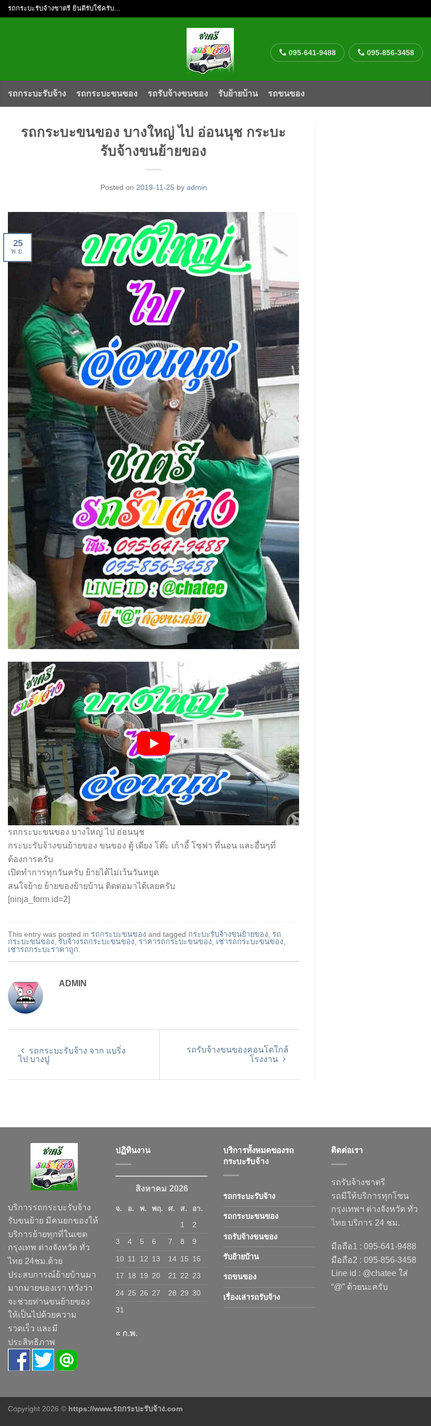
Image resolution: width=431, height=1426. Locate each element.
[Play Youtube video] (153, 744)
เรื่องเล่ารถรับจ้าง (251, 1297)
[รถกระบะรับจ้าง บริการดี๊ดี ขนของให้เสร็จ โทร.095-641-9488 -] (210, 49)
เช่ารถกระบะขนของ (249, 941)
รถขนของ (286, 93)
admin (197, 187)
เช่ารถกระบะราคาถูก (43, 949)
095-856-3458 (389, 52)
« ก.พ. (127, 1333)
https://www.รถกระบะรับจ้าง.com (125, 1408)
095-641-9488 (311, 52)
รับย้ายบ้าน (238, 93)
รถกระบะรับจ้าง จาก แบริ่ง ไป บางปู (72, 1055)
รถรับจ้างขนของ (178, 93)
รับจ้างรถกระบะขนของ (96, 941)
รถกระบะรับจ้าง (37, 93)
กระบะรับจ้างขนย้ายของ (228, 934)
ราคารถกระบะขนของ (175, 941)
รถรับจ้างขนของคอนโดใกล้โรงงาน (238, 1054)
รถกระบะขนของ (107, 93)
